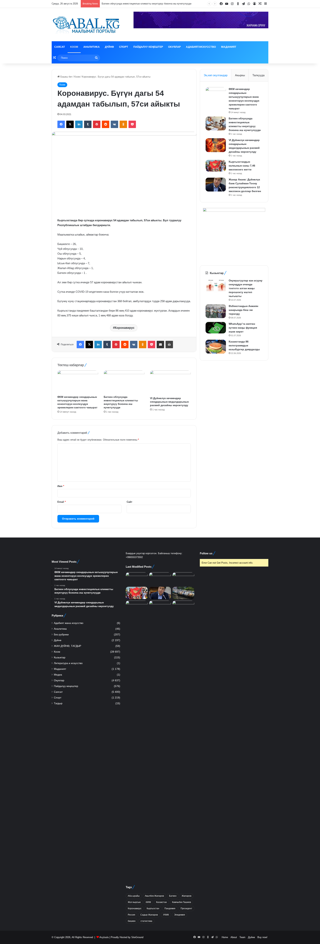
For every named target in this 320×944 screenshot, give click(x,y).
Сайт (129, 501)
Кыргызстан (153, 908)
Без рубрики (61, 634)
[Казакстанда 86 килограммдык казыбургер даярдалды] (216, 347)
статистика (146, 921)
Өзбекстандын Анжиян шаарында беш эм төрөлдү (243, 310)
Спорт (123, 46)
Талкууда (258, 75)
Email (61, 501)
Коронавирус (124, 327)
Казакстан (161, 902)
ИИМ (148, 902)
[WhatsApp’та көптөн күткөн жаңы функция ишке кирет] (216, 327)
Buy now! (262, 937)
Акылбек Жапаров (154, 896)
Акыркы (240, 75)
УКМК (166, 914)
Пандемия (169, 908)
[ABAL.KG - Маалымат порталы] (86, 24)
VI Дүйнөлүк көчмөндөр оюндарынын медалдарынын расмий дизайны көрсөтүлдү (169, 402)
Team (242, 937)
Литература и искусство (68, 663)
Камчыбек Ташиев (181, 902)
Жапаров (186, 896)
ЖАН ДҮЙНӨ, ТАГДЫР (67, 646)
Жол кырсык (134, 902)
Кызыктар (59, 657)
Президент (186, 908)
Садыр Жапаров (149, 914)
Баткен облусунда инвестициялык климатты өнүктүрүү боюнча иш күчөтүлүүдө (146, 3)
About (234, 937)
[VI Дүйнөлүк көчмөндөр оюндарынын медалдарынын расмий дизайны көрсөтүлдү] (170, 382)
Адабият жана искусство (68, 623)
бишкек (131, 921)
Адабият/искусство (201, 46)
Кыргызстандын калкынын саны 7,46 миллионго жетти (242, 165)
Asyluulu (104, 937)
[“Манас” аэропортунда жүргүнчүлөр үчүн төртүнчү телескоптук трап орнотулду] (137, 607)
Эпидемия (179, 914)
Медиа (58, 674)
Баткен (172, 896)
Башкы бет (66, 76)
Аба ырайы (134, 896)
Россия (131, 914)
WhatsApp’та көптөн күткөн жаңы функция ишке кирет (243, 327)
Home (225, 937)
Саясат (59, 46)
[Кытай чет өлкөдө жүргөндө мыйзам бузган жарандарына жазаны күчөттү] (160, 607)
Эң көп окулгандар (215, 75)
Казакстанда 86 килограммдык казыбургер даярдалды (244, 345)
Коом (74, 46)
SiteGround (137, 937)
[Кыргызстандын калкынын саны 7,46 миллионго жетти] (216, 166)
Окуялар (174, 46)
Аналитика (91, 46)
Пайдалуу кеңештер (148, 46)
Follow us (206, 553)
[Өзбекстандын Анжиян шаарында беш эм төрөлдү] (216, 311)
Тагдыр (58, 703)
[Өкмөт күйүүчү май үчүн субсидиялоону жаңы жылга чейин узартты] (183, 593)
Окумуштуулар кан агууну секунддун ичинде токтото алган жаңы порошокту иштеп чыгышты (245, 288)
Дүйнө (109, 46)
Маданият (228, 46)
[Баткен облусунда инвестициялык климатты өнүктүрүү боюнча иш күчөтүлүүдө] (124, 381)
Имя (60, 486)
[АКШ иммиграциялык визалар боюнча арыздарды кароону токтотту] (183, 739)
